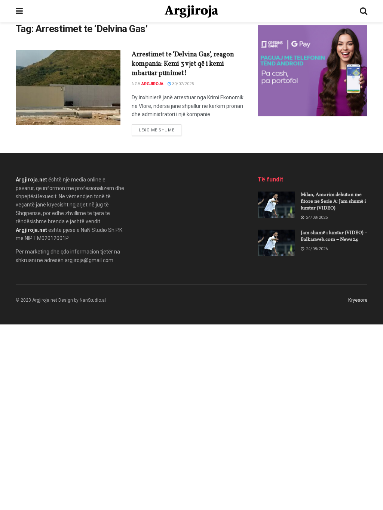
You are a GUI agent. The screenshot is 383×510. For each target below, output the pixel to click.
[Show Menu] (19, 11)
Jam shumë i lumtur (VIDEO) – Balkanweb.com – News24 (334, 236)
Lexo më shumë (160, 130)
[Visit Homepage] (191, 11)
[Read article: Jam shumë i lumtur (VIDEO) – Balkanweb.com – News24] (276, 243)
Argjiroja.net (31, 180)
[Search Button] (363, 11)
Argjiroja (152, 83)
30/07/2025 (182, 83)
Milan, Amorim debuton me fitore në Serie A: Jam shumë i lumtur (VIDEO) (333, 202)
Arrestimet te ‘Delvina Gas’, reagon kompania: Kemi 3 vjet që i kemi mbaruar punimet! (183, 64)
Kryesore (357, 300)
